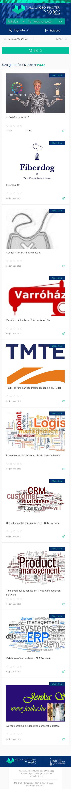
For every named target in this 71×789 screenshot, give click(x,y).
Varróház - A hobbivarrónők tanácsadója (28, 320)
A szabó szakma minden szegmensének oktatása (33, 725)
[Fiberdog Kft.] (35, 161)
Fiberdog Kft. (13, 185)
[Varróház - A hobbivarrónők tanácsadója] (35, 296)
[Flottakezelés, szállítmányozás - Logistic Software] (35, 431)
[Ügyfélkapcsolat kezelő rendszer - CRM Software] (35, 499)
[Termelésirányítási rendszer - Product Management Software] (35, 567)
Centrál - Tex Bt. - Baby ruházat (23, 252)
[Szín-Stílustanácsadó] (35, 93)
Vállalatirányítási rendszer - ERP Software (28, 658)
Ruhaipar (30, 65)
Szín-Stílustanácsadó (17, 117)
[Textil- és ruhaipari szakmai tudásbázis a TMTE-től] (35, 364)
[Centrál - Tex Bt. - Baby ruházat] (35, 229)
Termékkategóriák (17, 38)
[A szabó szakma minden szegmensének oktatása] (35, 702)
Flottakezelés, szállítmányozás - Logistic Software (33, 455)
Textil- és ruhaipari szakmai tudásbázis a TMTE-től (33, 387)
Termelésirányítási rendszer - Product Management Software (33, 592)
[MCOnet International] (57, 762)
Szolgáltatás (11, 65)
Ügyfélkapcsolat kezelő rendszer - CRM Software (33, 523)
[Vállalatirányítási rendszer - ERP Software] (35, 634)
